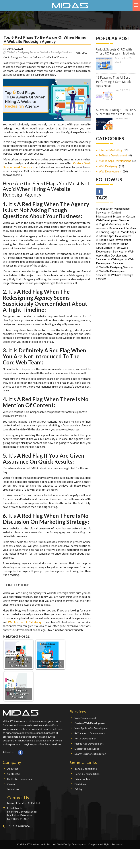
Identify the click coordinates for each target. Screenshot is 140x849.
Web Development (110, 171)
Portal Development (86, 738)
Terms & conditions (86, 768)
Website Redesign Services (56, 52)
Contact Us (13, 773)
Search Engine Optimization (112, 245)
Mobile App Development (89, 743)
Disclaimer (80, 784)
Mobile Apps (128, 232)
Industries (13, 789)
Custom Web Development (90, 723)
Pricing (78, 789)
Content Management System (108, 214)
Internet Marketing (110, 150)
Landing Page (107, 232)
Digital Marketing (110, 224)
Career (11, 784)
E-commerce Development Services (116, 226)
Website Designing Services (23, 52)
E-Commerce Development (90, 733)
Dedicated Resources (87, 748)
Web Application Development (92, 728)
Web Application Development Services (115, 255)
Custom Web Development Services (115, 218)
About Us (12, 768)
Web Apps (117, 259)
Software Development (113, 155)
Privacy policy (82, 778)
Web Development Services (115, 261)
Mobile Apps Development (115, 160)
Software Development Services (112, 249)
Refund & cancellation (87, 773)
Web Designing (108, 166)
